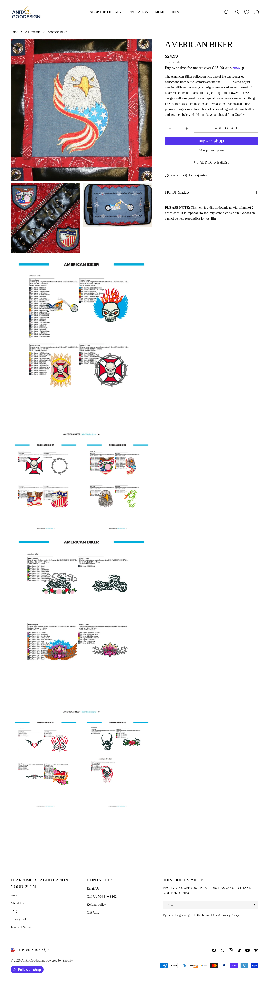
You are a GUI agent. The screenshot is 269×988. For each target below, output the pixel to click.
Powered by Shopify (59, 960)
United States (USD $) (31, 950)
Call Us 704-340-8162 (102, 896)
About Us (17, 903)
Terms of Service (22, 927)
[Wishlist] (247, 12)
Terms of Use (210, 915)
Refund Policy (96, 904)
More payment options (211, 150)
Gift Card (93, 912)
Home (14, 32)
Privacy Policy (20, 919)
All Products (32, 32)
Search (15, 895)
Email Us (93, 888)
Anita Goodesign (32, 960)
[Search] (226, 12)
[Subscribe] (254, 905)
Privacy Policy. (231, 915)
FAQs (14, 911)
